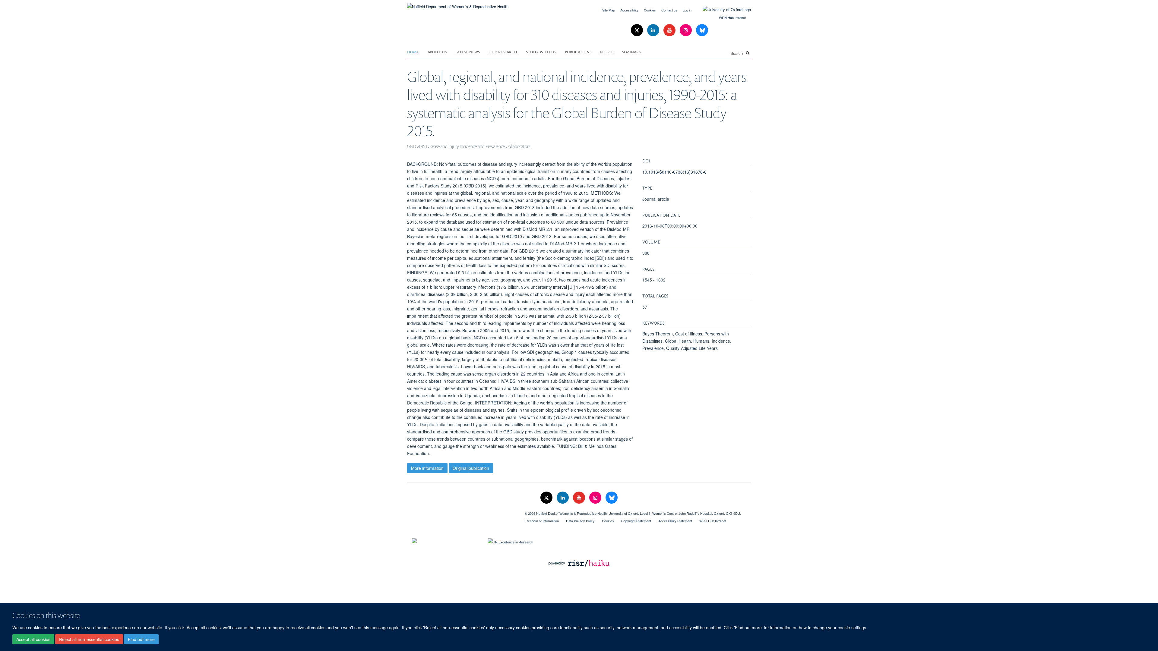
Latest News (467, 51)
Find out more (141, 639)
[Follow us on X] (637, 30)
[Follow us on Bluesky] (702, 30)
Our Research (503, 51)
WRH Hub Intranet (732, 17)
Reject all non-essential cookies (89, 639)
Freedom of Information (542, 520)
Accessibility (629, 10)
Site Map (608, 10)
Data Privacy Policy (580, 520)
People (606, 51)
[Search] (747, 52)
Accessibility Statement (675, 520)
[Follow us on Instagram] (686, 30)
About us (437, 51)
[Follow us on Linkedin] (653, 30)
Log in (687, 10)
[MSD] (461, 511)
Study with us (541, 51)
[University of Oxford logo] (722, 9)
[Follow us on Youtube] (670, 30)
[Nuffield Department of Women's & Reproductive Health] (457, 4)
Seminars (631, 51)
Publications (578, 51)
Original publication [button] (471, 468)
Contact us (669, 10)
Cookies (650, 10)
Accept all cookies (33, 639)
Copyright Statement (636, 520)
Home (413, 51)
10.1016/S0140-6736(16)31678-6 (674, 172)
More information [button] (427, 468)
